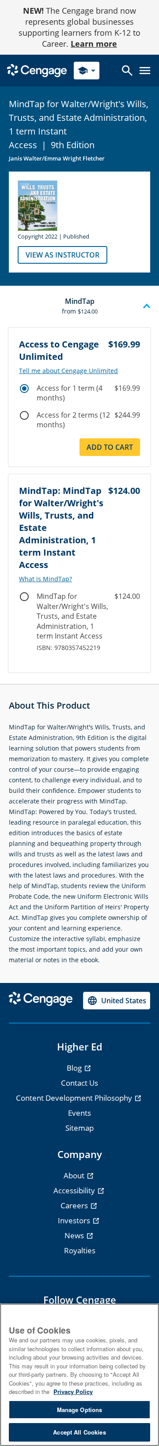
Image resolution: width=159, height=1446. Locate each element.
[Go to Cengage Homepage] (37, 70)
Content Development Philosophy (75, 1098)
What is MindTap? (45, 579)
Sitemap (79, 1128)
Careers (75, 1205)
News (75, 1235)
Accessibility (75, 1190)
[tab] (79, 306)
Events (79, 1113)
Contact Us (79, 1083)
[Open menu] (145, 71)
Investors (75, 1220)
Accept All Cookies (79, 1432)
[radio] (24, 388)
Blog (75, 1068)
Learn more (94, 43)
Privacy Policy (73, 1391)
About (75, 1175)
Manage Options (79, 1409)
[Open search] (127, 70)
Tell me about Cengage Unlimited (68, 370)
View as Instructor (62, 255)
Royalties (79, 1250)
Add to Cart (110, 447)
